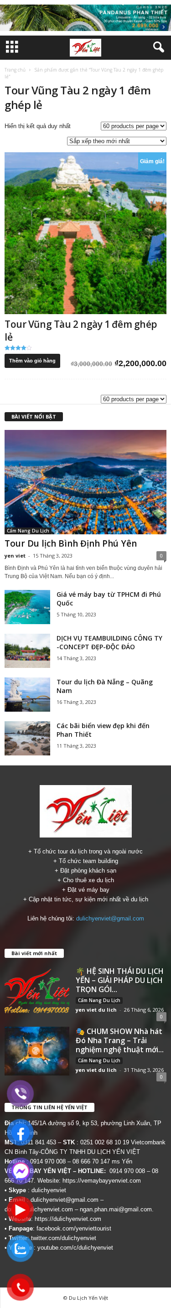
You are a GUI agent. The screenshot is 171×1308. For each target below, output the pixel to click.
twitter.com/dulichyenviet (63, 1238)
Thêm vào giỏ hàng (32, 360)
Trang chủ (15, 70)
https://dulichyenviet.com (68, 1218)
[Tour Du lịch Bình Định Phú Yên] (85, 482)
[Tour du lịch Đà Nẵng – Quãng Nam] (27, 694)
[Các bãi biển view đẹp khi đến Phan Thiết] (27, 738)
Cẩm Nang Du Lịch (28, 530)
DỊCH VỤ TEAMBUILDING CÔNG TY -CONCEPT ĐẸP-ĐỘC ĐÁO (109, 642)
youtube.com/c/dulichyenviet (75, 1247)
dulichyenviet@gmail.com (110, 918)
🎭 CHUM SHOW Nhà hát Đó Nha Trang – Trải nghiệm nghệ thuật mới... (120, 1040)
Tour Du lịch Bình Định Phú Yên (71, 543)
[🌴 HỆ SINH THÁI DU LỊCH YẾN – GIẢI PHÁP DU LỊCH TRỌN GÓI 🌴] (37, 991)
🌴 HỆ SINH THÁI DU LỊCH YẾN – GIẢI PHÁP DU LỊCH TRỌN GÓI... (120, 980)
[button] (157, 47)
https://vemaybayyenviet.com (101, 1180)
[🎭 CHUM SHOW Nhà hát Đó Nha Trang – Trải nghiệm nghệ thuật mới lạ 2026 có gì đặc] (37, 1051)
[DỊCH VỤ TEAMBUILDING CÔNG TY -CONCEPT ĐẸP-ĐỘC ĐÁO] (27, 651)
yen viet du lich (96, 1009)
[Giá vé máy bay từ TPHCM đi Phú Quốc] (27, 607)
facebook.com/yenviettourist (73, 1228)
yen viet (15, 555)
